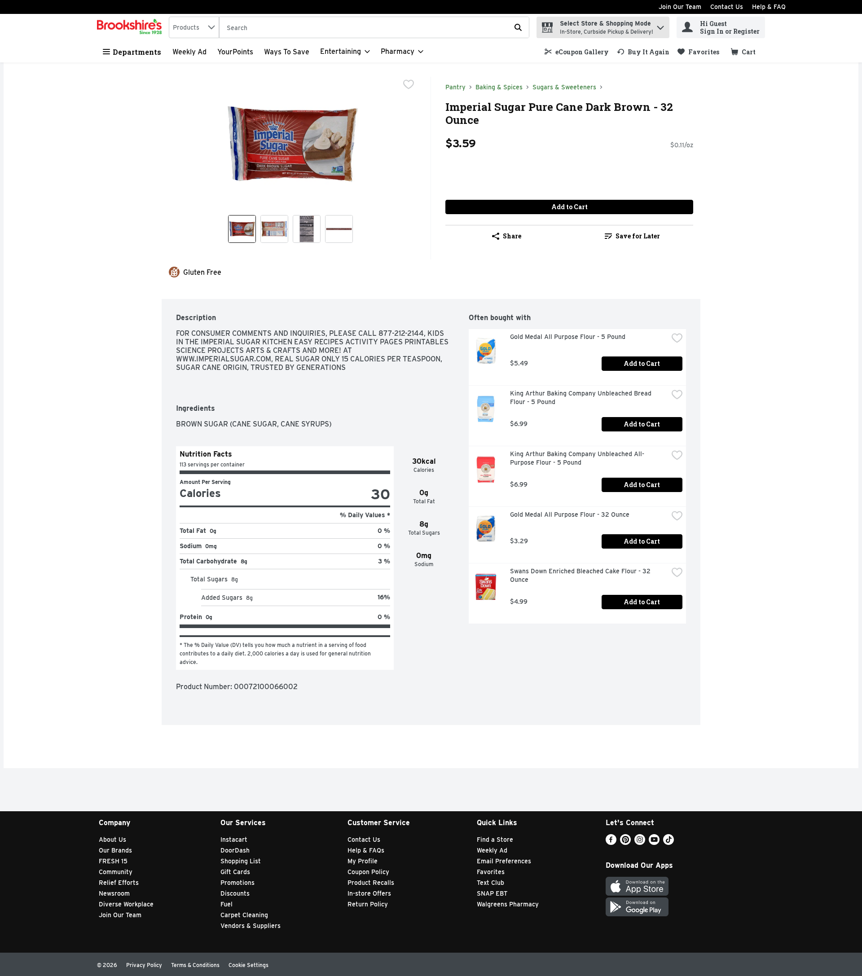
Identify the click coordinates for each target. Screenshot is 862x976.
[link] (577, 52)
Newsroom (114, 893)
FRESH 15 (113, 861)
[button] (660, 25)
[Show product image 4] (339, 229)
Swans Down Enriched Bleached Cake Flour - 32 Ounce (581, 575)
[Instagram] (639, 842)
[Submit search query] (518, 27)
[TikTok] (668, 842)
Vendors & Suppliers (250, 925)
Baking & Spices (499, 87)
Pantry (455, 87)
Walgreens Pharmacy (508, 904)
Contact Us (726, 6)
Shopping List (240, 861)
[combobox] (194, 27)
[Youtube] (654, 842)
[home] (131, 27)
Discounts (235, 893)
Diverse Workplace (126, 904)
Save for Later (638, 236)
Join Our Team (680, 6)
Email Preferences (504, 861)
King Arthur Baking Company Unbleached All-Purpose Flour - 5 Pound (577, 458)
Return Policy (367, 904)
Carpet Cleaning (244, 915)
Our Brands (115, 850)
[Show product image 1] (242, 229)
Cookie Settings (248, 965)
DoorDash (235, 850)
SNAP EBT (492, 893)
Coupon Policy (368, 871)
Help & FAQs (365, 850)
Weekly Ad (189, 52)
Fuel (226, 904)
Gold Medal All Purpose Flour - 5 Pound (567, 336)
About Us (112, 839)
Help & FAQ (769, 6)
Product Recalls (370, 882)
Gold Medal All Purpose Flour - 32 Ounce (569, 514)
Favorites (491, 871)
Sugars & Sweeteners (564, 87)
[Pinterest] (625, 842)
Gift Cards (235, 871)
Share (512, 236)
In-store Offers (369, 893)
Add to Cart (569, 206)
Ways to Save (286, 52)
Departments (137, 52)
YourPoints (235, 52)
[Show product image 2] (274, 229)
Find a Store (495, 839)
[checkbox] (408, 84)
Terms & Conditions (195, 965)
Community (115, 871)
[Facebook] (611, 842)
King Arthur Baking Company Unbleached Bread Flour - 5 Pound (581, 397)
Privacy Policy (144, 965)
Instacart (233, 839)
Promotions (237, 882)
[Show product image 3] (307, 229)
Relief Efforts (119, 882)
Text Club (490, 882)
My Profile (362, 861)
